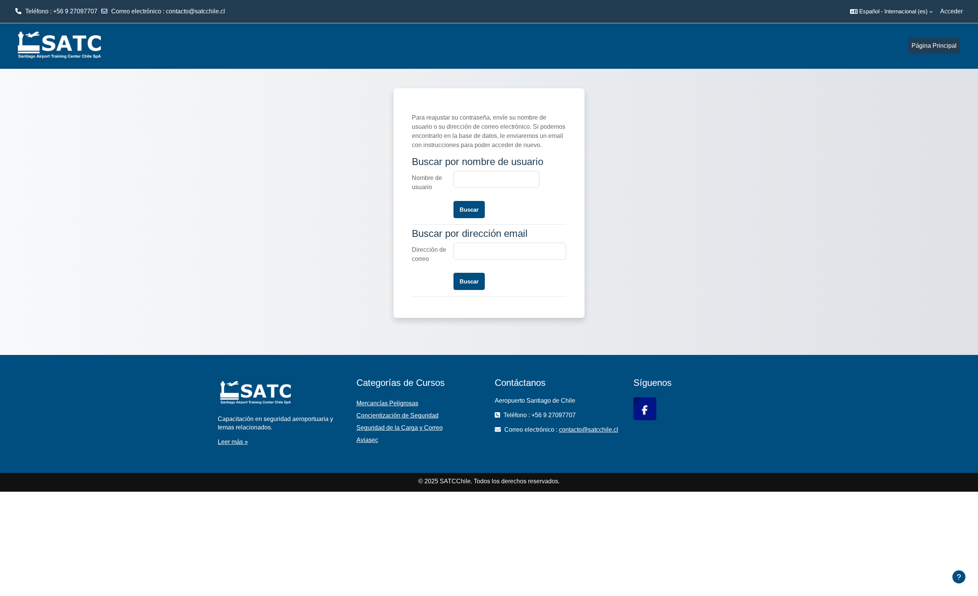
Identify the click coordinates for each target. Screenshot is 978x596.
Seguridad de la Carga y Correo (399, 427)
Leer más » (233, 442)
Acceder (951, 11)
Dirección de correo (429, 254)
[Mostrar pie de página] (959, 577)
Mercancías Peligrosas (387, 403)
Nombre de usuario (427, 182)
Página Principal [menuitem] (934, 45)
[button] (891, 11)
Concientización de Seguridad (397, 415)
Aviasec (367, 440)
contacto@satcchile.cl (195, 11)
